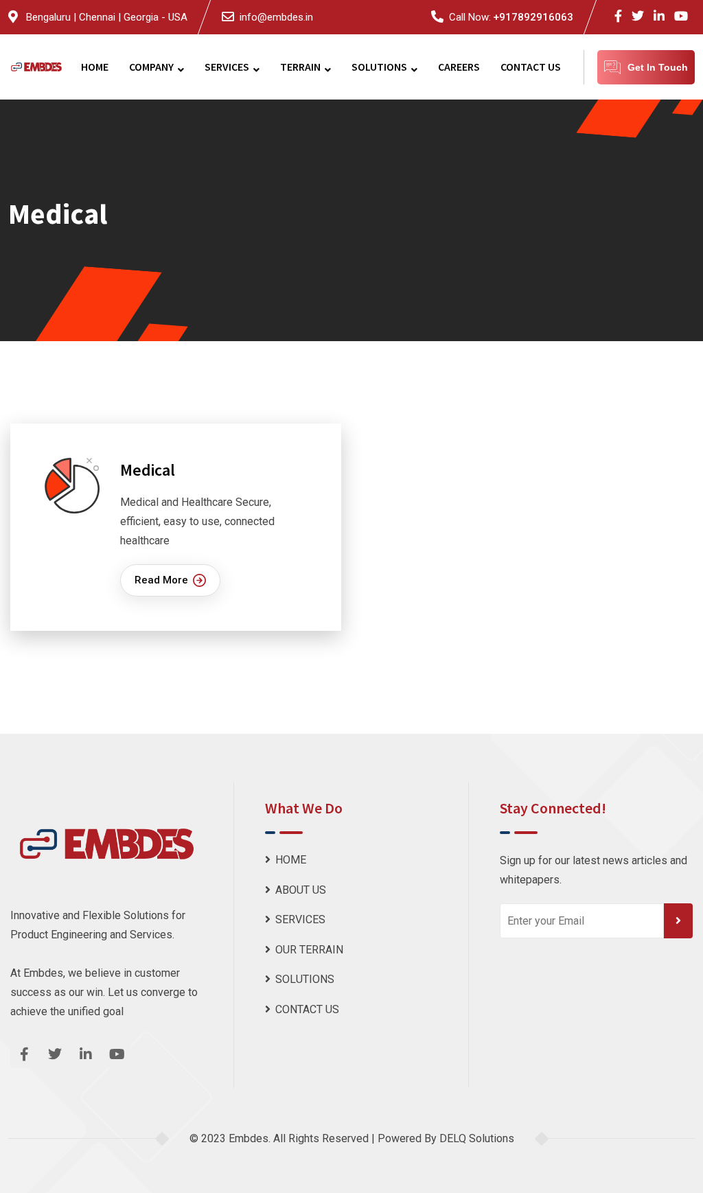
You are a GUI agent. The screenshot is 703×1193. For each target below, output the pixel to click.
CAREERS (459, 66)
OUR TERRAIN (309, 949)
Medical (147, 469)
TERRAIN (300, 66)
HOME (94, 66)
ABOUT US (300, 889)
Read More (161, 580)
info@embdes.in (276, 17)
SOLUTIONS (379, 66)
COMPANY (151, 66)
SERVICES (227, 66)
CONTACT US (530, 66)
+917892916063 (533, 17)
